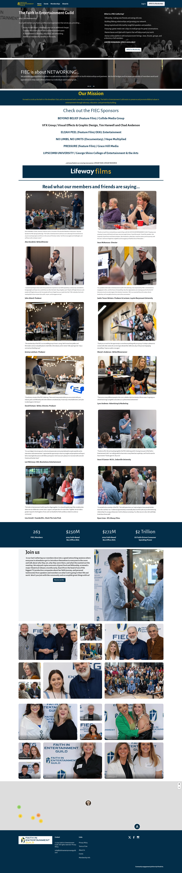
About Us (82, 850)
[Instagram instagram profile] (138, 837)
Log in (143, 4)
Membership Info (84, 857)
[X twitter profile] (129, 838)
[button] (88, 86)
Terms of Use (83, 846)
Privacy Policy (83, 843)
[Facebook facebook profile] (134, 837)
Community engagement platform (145, 866)
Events (81, 854)
